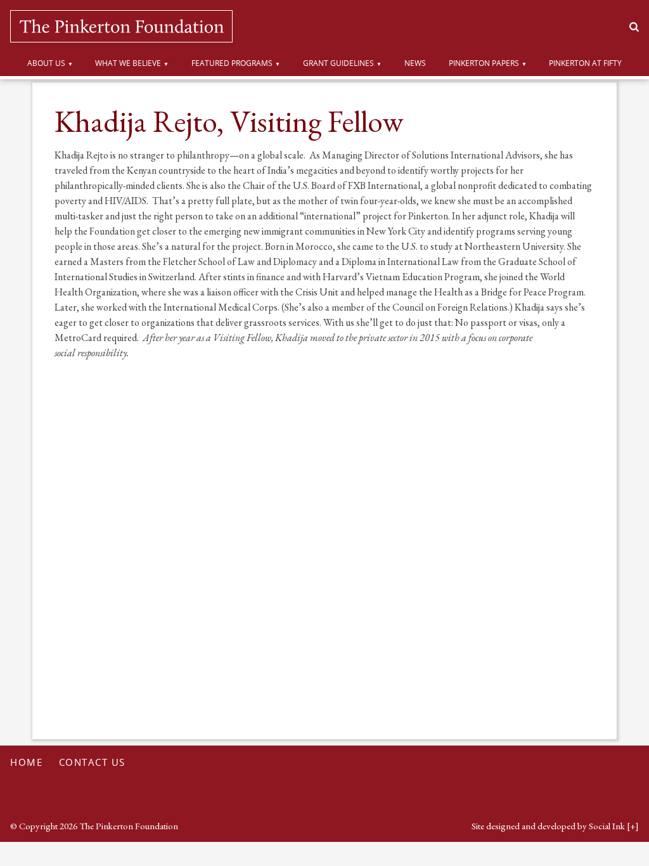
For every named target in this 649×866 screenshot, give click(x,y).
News (415, 63)
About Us (46, 63)
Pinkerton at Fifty (585, 63)
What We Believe (128, 63)
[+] (633, 826)
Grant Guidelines (338, 63)
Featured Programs (232, 63)
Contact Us (92, 762)
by (548, 826)
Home (26, 762)
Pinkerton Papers (484, 63)
